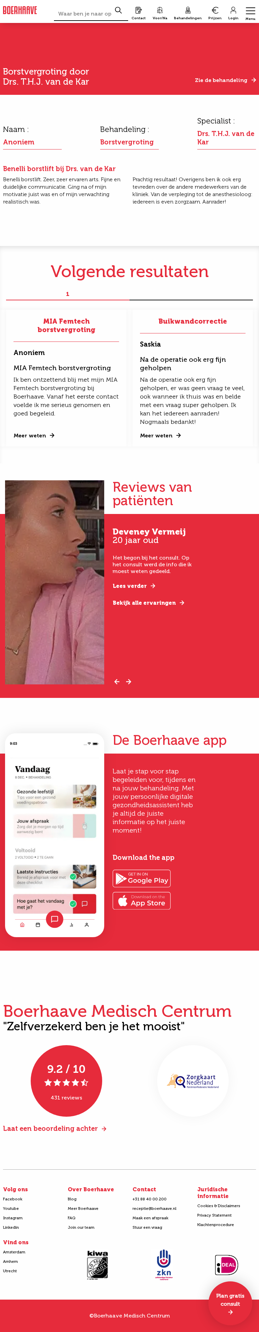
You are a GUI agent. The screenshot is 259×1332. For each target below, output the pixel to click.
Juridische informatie (213, 1192)
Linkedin (11, 1227)
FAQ (72, 1218)
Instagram (13, 1218)
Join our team (81, 1227)
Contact (144, 1189)
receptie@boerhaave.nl (154, 1208)
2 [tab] (191, 294)
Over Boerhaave (91, 1189)
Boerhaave (20, 10)
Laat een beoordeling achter (50, 1128)
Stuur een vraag (147, 1227)
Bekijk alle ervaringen (144, 603)
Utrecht (10, 1271)
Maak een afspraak (150, 1218)
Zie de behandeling (221, 80)
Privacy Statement (214, 1215)
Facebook (12, 1199)
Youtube (11, 1208)
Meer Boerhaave (83, 1208)
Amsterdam (14, 1252)
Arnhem (10, 1261)
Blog (72, 1199)
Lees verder (130, 586)
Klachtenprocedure (215, 1224)
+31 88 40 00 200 (150, 1199)
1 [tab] (67, 294)
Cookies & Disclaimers (218, 1205)
